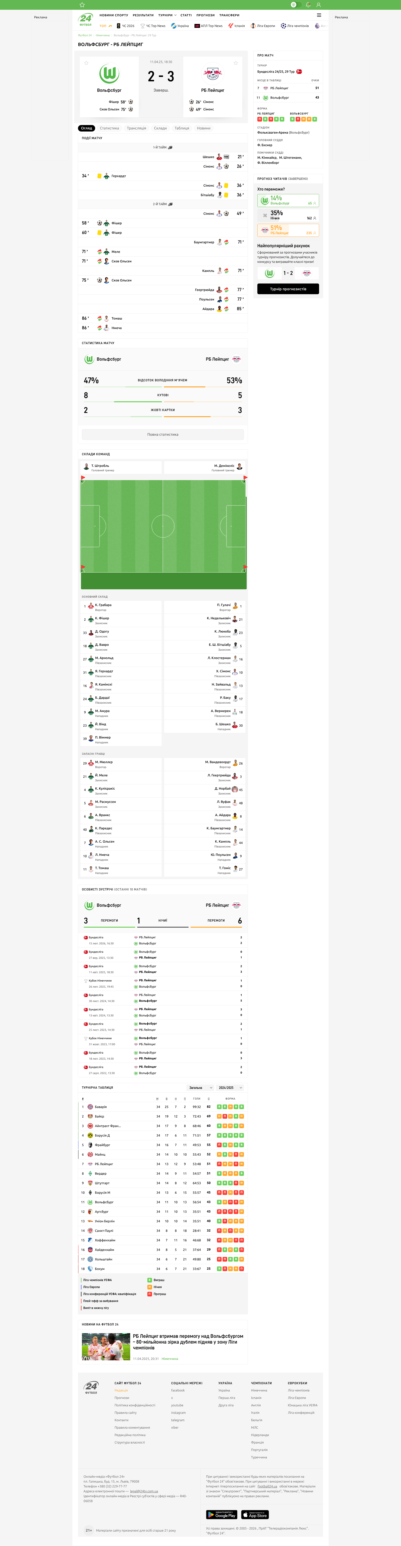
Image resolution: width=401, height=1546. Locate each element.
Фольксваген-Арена (283, 132)
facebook (178, 1390)
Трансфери (229, 15)
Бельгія (256, 1420)
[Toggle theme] (296, 4)
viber (174, 1427)
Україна (183, 26)
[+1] (82, 5)
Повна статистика (162, 434)
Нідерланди (260, 1435)
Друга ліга (226, 1405)
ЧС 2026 (128, 26)
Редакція (121, 1390)
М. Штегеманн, (290, 157)
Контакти (122, 1420)
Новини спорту (114, 15)
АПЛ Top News (212, 26)
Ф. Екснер (264, 145)
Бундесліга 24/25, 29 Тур (275, 71)
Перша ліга (227, 1398)
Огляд (86, 128)
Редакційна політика (130, 1435)
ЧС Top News (155, 26)
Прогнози (206, 15)
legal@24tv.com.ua (144, 1491)
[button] (167, 15)
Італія (255, 1412)
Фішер (114, 102)
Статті (186, 15)
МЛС (254, 1427)
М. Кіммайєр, (267, 157)
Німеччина (103, 35)
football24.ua (267, 1486)
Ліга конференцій (301, 1412)
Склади (160, 128)
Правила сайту (126, 1412)
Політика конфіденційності (135, 1405)
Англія (326, 26)
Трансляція (136, 128)
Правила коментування (132, 1427)
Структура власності (130, 1442)
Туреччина (259, 1457)
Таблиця (182, 128)
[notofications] (308, 5)
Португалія (259, 1450)
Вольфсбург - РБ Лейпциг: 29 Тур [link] (135, 35)
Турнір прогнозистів (288, 289)
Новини (203, 128)
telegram (177, 1420)
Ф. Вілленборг (268, 163)
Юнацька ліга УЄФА (302, 1405)
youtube (177, 1405)
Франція (257, 1442)
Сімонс (208, 102)
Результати (143, 15)
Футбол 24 (85, 35)
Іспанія (240, 26)
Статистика (109, 128)
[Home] (85, 25)
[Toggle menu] (319, 15)
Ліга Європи (266, 26)
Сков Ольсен (109, 109)
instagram (178, 1412)
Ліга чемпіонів (298, 26)
